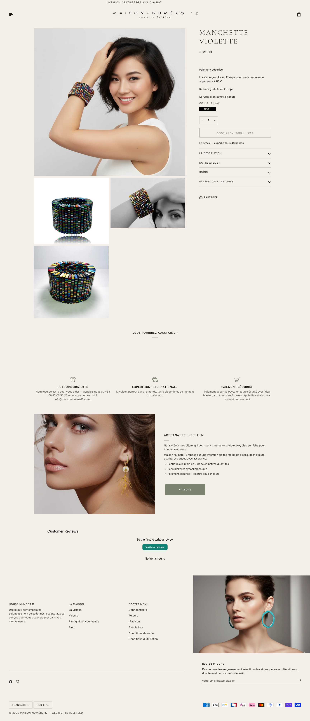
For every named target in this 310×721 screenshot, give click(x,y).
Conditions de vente (141, 633)
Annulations (136, 627)
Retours (133, 615)
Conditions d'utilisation (143, 638)
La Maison (75, 609)
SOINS (203, 172)
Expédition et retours (216, 181)
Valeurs (185, 489)
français (19, 704)
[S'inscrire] (298, 680)
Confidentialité (138, 609)
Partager (211, 197)
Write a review (155, 547)
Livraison (134, 621)
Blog (71, 627)
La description (210, 153)
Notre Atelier (209, 162)
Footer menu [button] (139, 604)
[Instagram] (17, 681)
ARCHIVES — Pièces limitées (154, 2)
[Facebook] (10, 681)
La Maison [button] (76, 604)
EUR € (41, 704)
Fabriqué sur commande (84, 621)
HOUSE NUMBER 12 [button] (22, 604)
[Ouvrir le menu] (14, 14)
